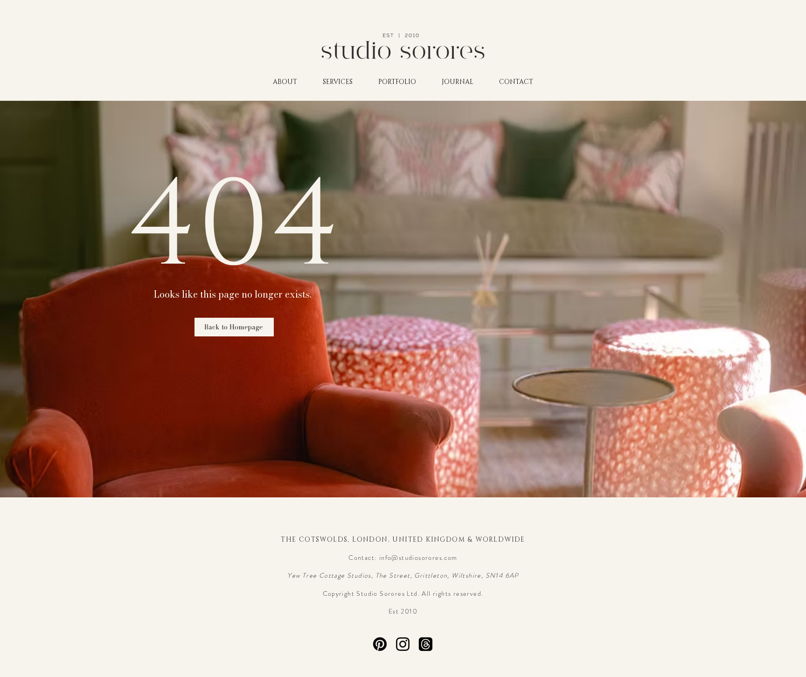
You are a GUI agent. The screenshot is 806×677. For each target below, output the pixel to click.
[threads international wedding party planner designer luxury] (426, 644)
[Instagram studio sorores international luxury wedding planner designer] (403, 644)
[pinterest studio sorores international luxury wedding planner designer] (380, 644)
